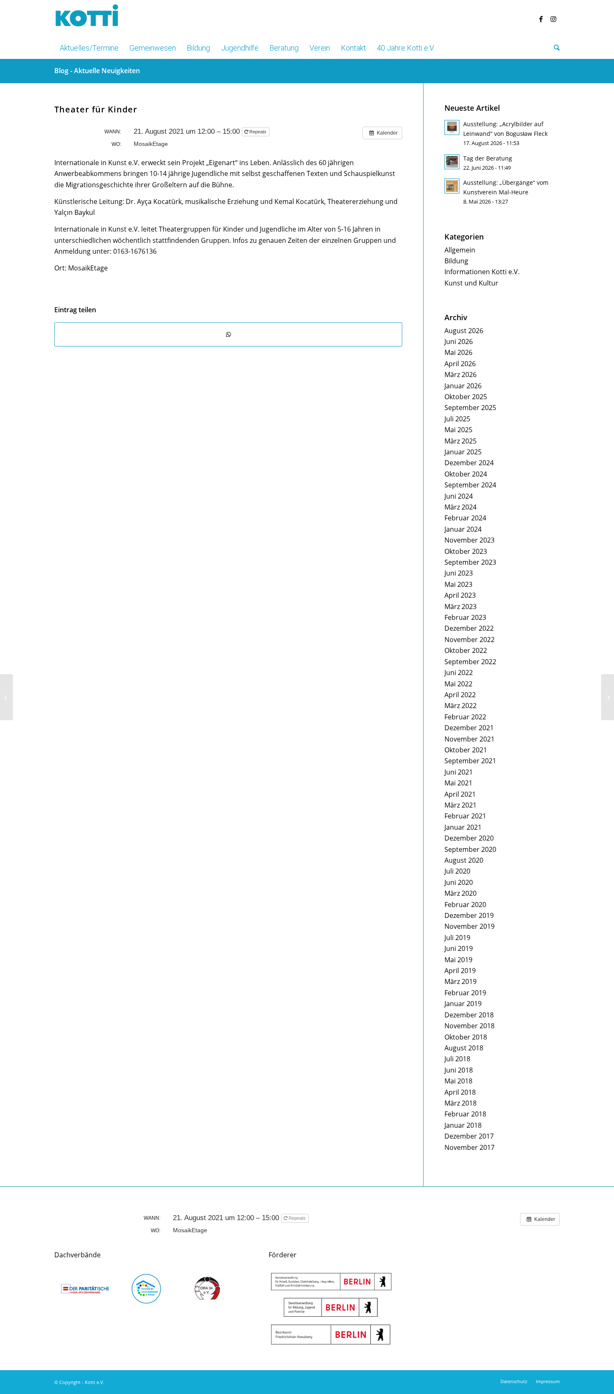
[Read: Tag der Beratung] (451, 161)
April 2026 (460, 363)
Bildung (456, 260)
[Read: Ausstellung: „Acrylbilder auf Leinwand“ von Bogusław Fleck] (451, 127)
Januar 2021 (463, 827)
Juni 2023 (458, 573)
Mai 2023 (458, 584)
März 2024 (460, 507)
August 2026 (463, 330)
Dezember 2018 (469, 1014)
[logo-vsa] (146, 1288)
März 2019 (460, 981)
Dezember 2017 (469, 1136)
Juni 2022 (458, 672)
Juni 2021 (458, 772)
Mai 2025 (458, 429)
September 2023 (470, 562)
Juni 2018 (458, 1070)
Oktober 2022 (465, 650)
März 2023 (460, 606)
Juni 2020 (458, 882)
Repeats (258, 131)
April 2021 (460, 794)
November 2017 (469, 1147)
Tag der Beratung (487, 158)
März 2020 (460, 893)
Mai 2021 (458, 782)
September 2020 (470, 849)
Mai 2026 (458, 352)
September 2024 (470, 484)
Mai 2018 (458, 1081)
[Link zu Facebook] (541, 19)
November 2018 (469, 1025)
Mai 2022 (458, 683)
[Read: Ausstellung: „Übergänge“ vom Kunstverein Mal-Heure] (451, 186)
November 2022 (469, 639)
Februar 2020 (465, 904)
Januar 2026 (463, 385)
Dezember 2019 (469, 915)
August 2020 (463, 860)
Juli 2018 (457, 1058)
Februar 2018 (465, 1114)
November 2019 (469, 926)
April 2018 (460, 1092)
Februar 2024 (465, 517)
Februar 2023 (465, 617)
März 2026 (460, 374)
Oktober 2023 (465, 551)
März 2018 (460, 1103)
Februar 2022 (465, 716)
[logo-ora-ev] (207, 1288)
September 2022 (470, 661)
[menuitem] (89, 48)
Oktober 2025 (465, 396)
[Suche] (554, 48)
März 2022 (460, 705)
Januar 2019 (463, 1003)
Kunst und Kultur (471, 283)
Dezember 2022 (469, 628)
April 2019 (460, 970)
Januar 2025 (463, 451)
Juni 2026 (458, 341)
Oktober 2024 (465, 474)
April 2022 (460, 694)
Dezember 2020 (469, 838)
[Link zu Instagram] (553, 19)
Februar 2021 (465, 816)
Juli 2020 (457, 871)
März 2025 (460, 441)
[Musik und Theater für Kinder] (6, 697)
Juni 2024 (458, 496)
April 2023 (460, 595)
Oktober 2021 (465, 749)
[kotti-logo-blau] (86, 18)
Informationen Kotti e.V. (482, 271)
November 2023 (469, 540)
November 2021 (469, 739)
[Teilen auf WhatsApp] (228, 334)
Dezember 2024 (469, 462)
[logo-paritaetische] (85, 1288)
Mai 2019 (458, 959)
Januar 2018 (463, 1125)
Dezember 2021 (469, 727)
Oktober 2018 (465, 1037)
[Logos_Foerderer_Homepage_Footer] (331, 1308)
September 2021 (470, 760)
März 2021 (460, 805)
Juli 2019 (457, 937)
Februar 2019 (465, 992)
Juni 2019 (458, 948)
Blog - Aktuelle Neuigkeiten (97, 70)
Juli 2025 (457, 418)
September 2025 (470, 407)
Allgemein (459, 250)
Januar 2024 (463, 529)
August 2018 (463, 1048)
